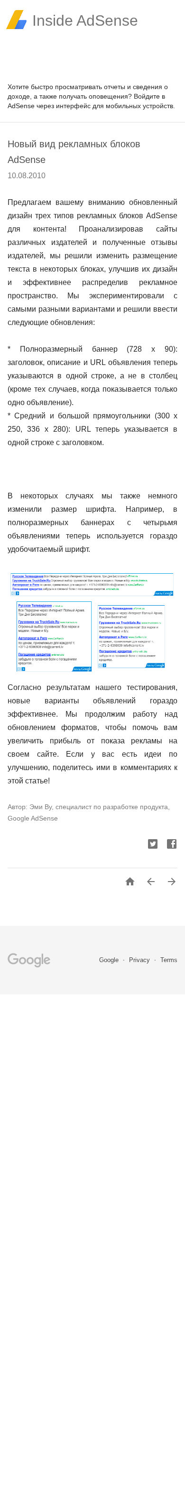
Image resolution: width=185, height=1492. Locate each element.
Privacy (140, 960)
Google (109, 960)
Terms (168, 960)
